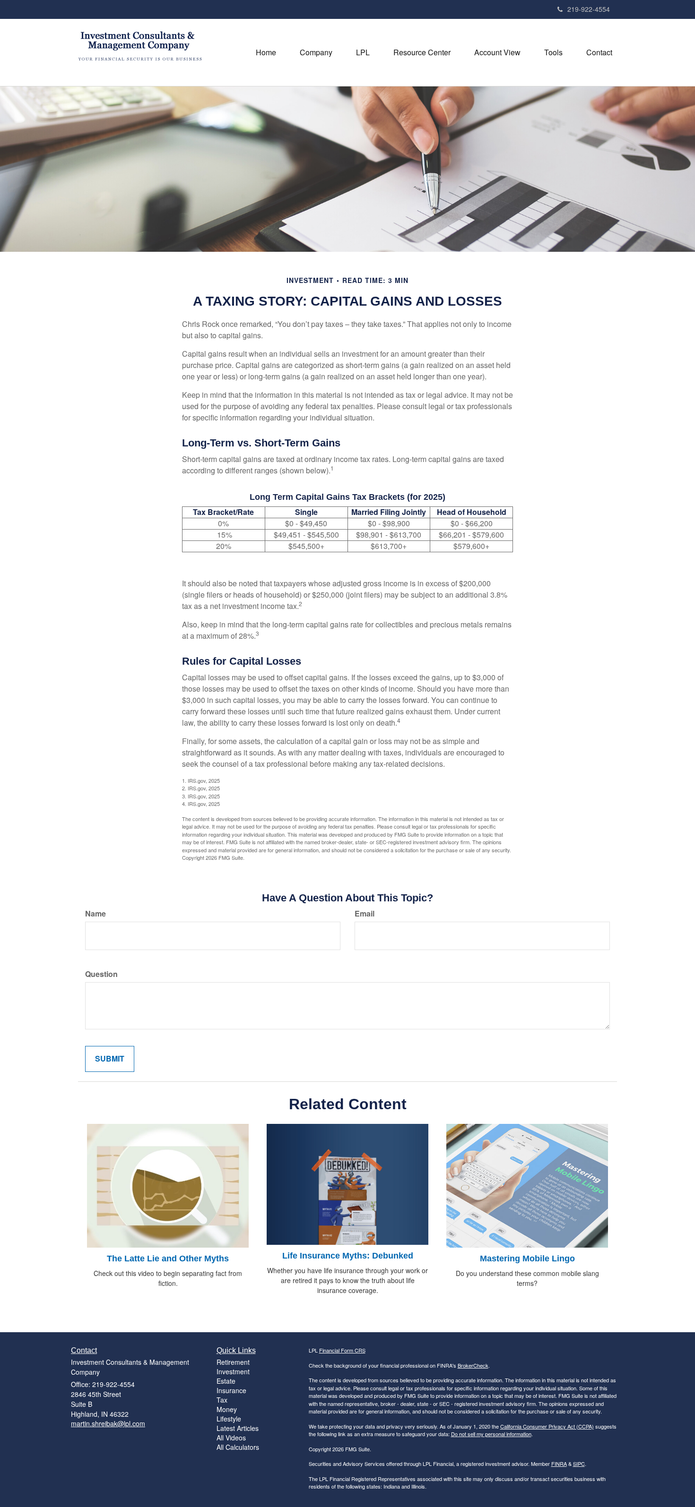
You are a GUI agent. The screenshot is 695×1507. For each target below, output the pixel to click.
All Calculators (238, 1447)
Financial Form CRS (342, 1350)
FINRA (559, 1463)
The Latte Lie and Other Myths (168, 1258)
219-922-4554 (588, 9)
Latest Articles (238, 1428)
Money (227, 1409)
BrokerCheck (473, 1365)
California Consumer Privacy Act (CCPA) (547, 1426)
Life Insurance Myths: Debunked (347, 1255)
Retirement (233, 1362)
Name (95, 913)
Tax (222, 1399)
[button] (316, 52)
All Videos (231, 1437)
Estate (226, 1381)
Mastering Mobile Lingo (527, 1258)
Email (364, 913)
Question (101, 974)
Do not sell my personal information (491, 1434)
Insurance (231, 1390)
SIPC (579, 1463)
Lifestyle (229, 1418)
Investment (233, 1371)
